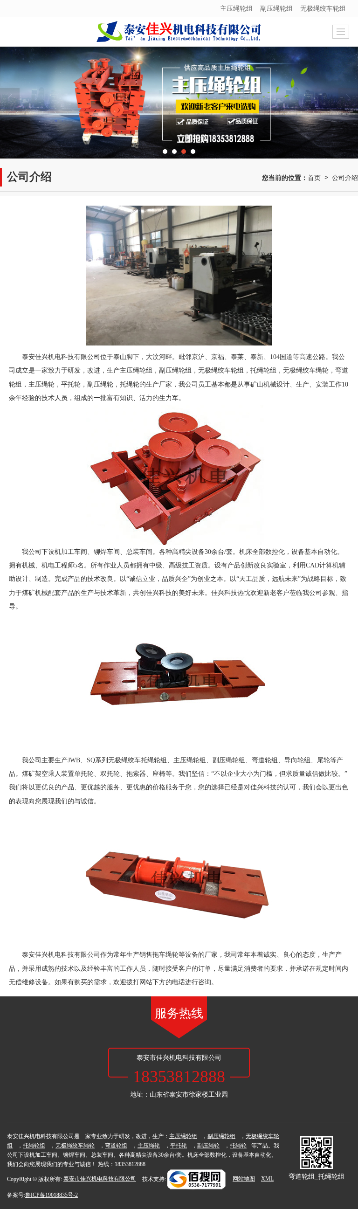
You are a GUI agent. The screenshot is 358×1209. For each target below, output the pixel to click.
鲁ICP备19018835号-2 (51, 1195)
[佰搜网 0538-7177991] (196, 1178)
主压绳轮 (41, 384)
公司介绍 (345, 177)
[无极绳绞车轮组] (179, 683)
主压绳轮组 (236, 8)
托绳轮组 (263, 370)
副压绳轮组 (276, 8)
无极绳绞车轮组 (323, 8)
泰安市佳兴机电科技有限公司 (99, 1178)
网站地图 (244, 1178)
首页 (314, 177)
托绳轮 (129, 384)
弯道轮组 (116, 1145)
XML (267, 1178)
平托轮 (71, 384)
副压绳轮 (100, 384)
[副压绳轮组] (179, 103)
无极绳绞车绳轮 (306, 370)
